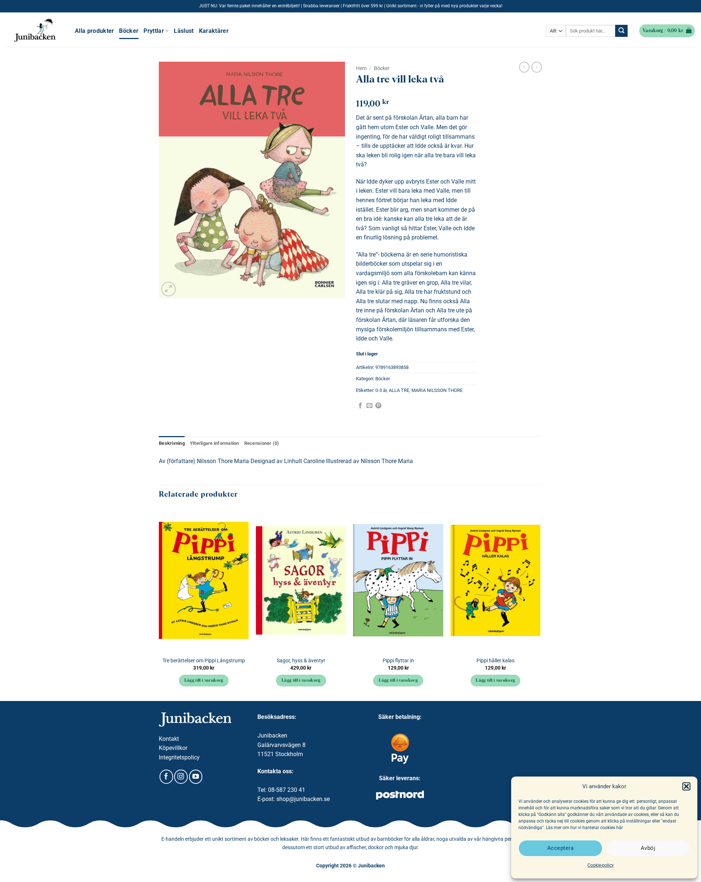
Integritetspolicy (179, 757)
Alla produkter (94, 30)
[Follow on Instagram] (181, 776)
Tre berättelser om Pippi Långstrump (203, 661)
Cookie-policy (600, 865)
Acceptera (560, 848)
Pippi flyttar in (398, 661)
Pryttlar (153, 30)
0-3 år (381, 390)
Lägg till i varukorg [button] (203, 680)
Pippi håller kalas (495, 661)
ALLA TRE (399, 390)
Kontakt (169, 738)
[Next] (540, 604)
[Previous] (159, 604)
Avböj (648, 848)
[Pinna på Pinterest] (378, 406)
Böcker (128, 30)
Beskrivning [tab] (172, 443)
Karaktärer (214, 30)
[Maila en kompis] (369, 406)
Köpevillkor (173, 747)
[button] (686, 786)
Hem (361, 68)
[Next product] (524, 67)
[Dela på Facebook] (360, 406)
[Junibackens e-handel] (34, 30)
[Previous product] (537, 67)
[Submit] (621, 31)
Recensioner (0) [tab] (261, 443)
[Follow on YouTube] (196, 776)
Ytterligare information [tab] (214, 443)
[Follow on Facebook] (166, 776)
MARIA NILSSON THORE (437, 390)
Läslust (184, 30)
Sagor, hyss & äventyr (301, 661)
